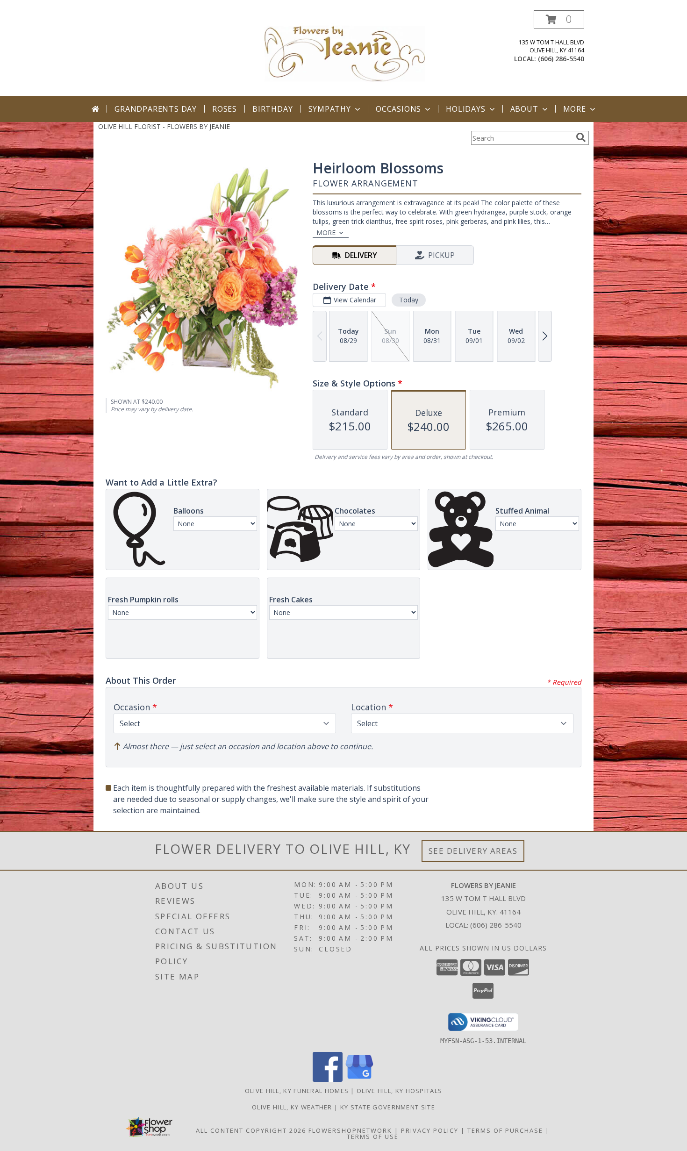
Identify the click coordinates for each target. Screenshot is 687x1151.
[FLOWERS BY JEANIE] (344, 53)
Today (408, 299)
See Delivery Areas (473, 850)
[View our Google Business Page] (359, 1079)
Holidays (465, 109)
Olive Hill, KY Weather (292, 1107)
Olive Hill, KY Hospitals (399, 1091)
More (574, 109)
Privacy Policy (429, 1130)
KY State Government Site (387, 1107)
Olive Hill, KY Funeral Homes (297, 1091)
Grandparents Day (155, 109)
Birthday (272, 109)
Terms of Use (373, 1136)
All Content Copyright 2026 (251, 1130)
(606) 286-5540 (561, 58)
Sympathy (329, 109)
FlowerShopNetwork (350, 1130)
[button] (559, 19)
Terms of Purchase (505, 1130)
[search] (580, 137)
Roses (224, 109)
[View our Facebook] (328, 1079)
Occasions (398, 109)
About (524, 109)
